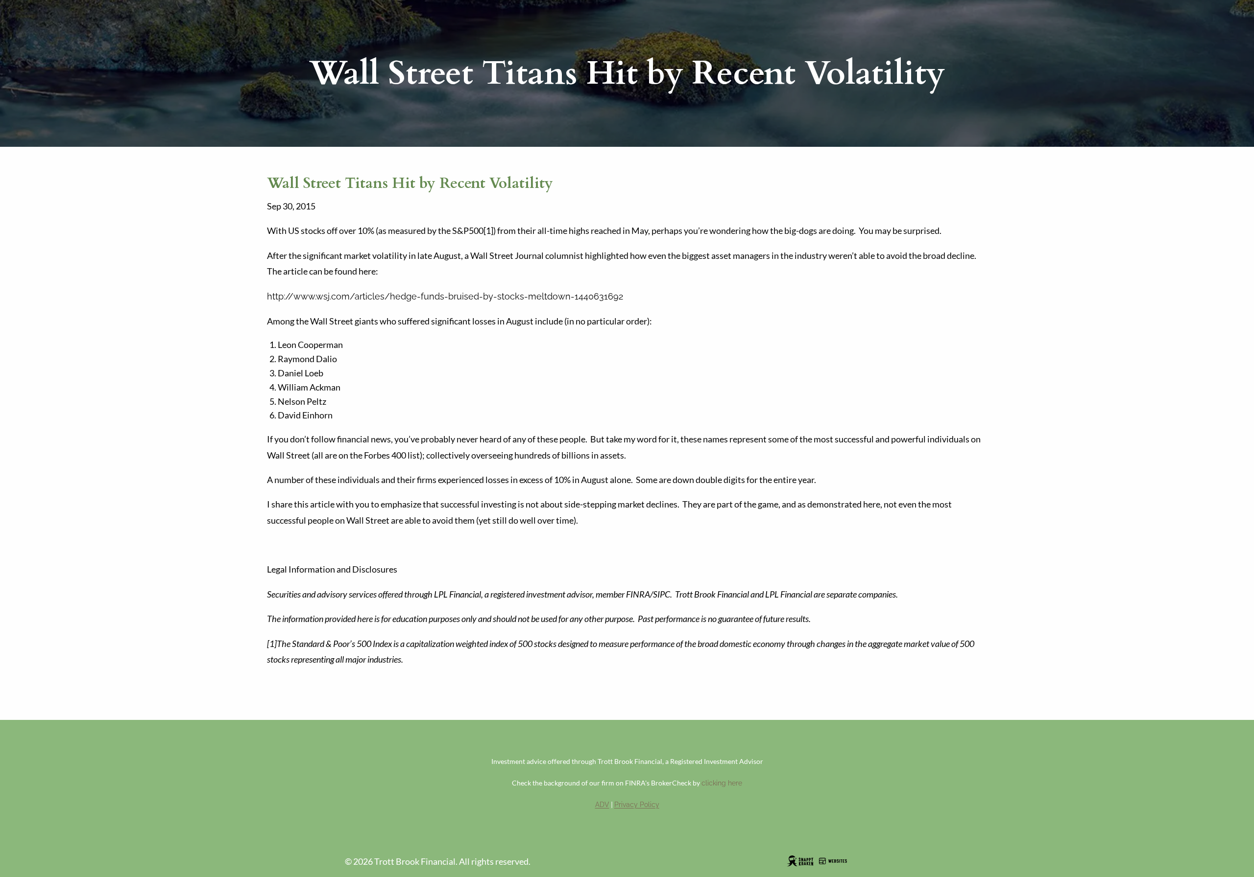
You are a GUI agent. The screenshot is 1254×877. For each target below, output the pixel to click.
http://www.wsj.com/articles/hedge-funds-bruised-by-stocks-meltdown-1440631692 (445, 296)
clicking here (721, 783)
